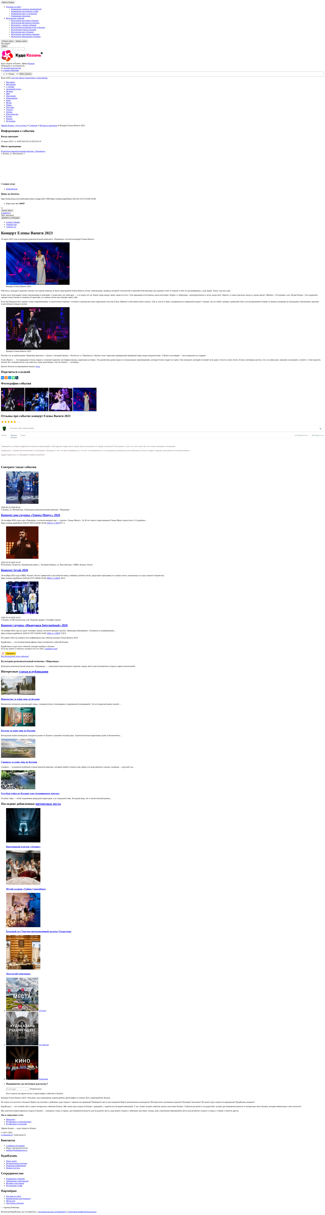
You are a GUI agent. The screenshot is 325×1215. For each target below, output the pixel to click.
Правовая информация (16, 1166)
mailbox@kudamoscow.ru (16, 1150)
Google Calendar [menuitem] (13, 222)
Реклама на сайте (13, 1196)
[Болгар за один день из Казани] (18, 726)
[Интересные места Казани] (22, 1011)
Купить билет (7, 210)
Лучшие (14, 435)
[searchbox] (162, 46)
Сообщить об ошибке (15, 1146)
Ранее (23, 435)
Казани (31, 63)
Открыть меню (7, 41)
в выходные (30, 78)
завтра (21, 78)
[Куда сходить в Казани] (29, 61)
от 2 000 (53, 578)
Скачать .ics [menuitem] (11, 227)
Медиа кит (10, 1201)
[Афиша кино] (22, 1079)
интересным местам (12, 68)
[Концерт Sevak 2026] (162, 542)
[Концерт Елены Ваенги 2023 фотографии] (13, 410)
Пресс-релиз (11, 1161)
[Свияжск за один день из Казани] (18, 757)
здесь (37, 366)
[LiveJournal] (16, 377)
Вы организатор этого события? (15, 656)
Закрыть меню (21, 41)
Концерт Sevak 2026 (14, 570)
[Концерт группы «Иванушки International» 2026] (162, 598)
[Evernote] (13, 377)
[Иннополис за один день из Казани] (18, 694)
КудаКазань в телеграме (16, 1124)
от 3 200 (53, 633)
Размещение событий (15, 1179)
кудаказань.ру (7, 1135)
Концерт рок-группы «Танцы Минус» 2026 (30, 515)
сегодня (14, 78)
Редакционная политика (16, 1163)
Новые (4, 435)
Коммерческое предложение (18, 1198)
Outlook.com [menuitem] (11, 224)
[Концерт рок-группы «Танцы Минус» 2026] (162, 487)
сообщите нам (51, 649)
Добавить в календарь (10, 218)
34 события (44, 1045)
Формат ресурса (13, 1168)
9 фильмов (43, 1079)
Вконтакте (10, 1119)
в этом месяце (41, 78)
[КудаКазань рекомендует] (22, 1045)
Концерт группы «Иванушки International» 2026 (34, 625)
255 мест (42, 1011)
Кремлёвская (11, 189)
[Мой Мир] (9, 377)
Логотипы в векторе (15, 1203)
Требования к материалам (17, 1181)
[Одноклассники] (6, 377)
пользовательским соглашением (52, 1212)
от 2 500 (53, 523)
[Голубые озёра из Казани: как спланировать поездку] (18, 789)
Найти (4, 46)
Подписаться (35, 1089)
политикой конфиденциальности (82, 1212)
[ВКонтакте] (2, 377)
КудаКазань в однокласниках (18, 1122)
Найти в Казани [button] (8, 2)
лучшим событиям (11, 70)
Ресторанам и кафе (14, 1186)
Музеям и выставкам (15, 1183)
